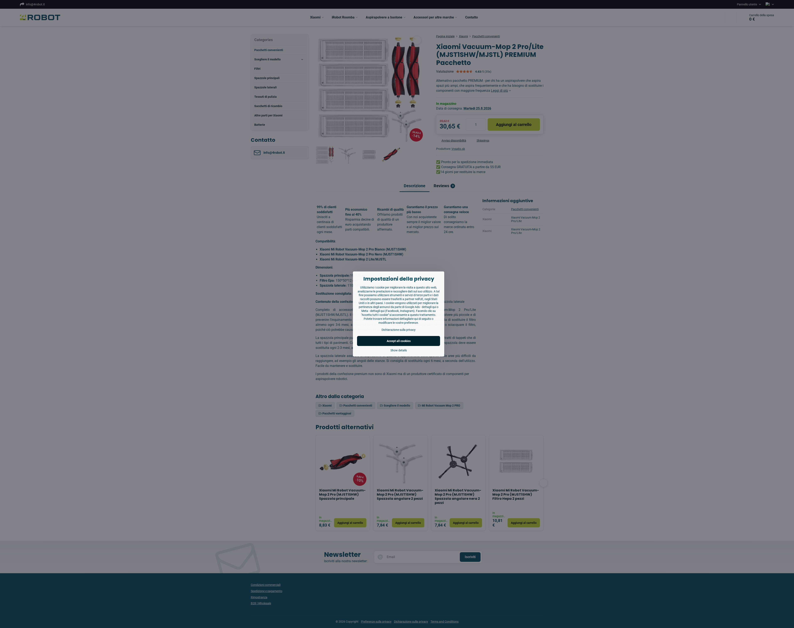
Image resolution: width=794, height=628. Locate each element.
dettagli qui (429, 307)
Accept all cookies (399, 341)
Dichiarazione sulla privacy (399, 329)
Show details (398, 350)
